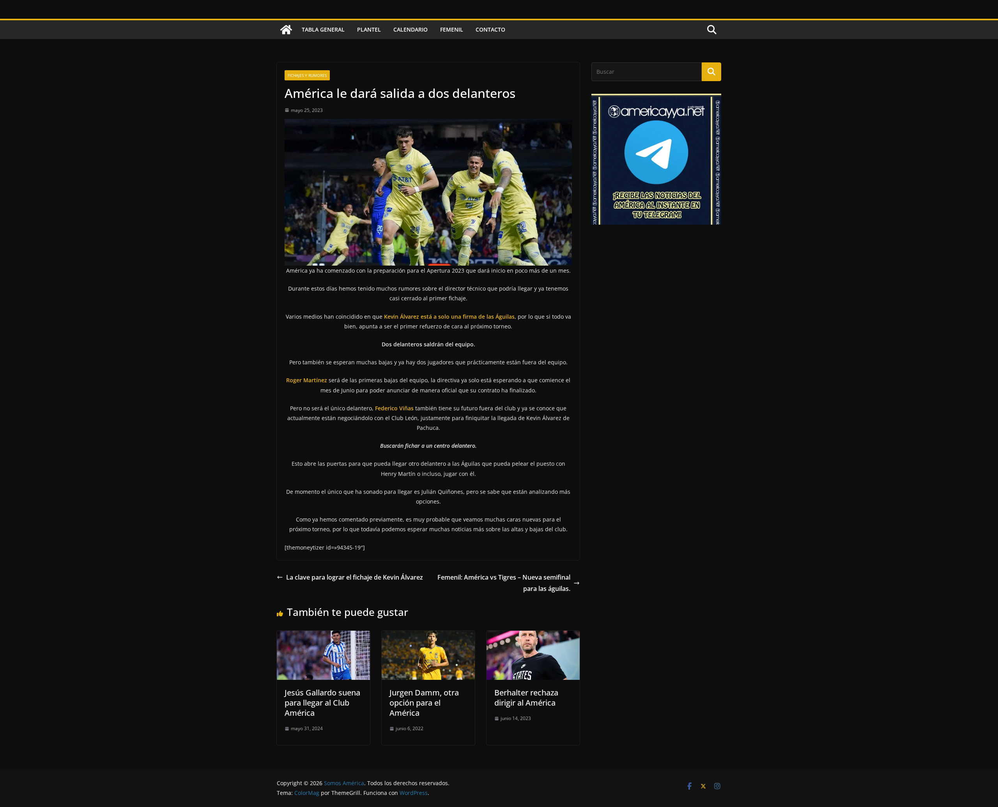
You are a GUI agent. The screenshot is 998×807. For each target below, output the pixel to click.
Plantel (369, 29)
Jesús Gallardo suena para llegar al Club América (322, 702)
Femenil (451, 29)
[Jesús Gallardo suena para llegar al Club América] (323, 636)
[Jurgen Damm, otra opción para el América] (428, 636)
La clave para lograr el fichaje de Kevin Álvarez (354, 577)
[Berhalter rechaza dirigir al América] (533, 636)
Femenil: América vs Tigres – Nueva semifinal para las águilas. (503, 583)
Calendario (410, 29)
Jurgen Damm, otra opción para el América (424, 702)
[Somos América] (286, 29)
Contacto (490, 29)
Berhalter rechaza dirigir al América (526, 697)
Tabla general (323, 29)
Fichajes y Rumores (307, 75)
